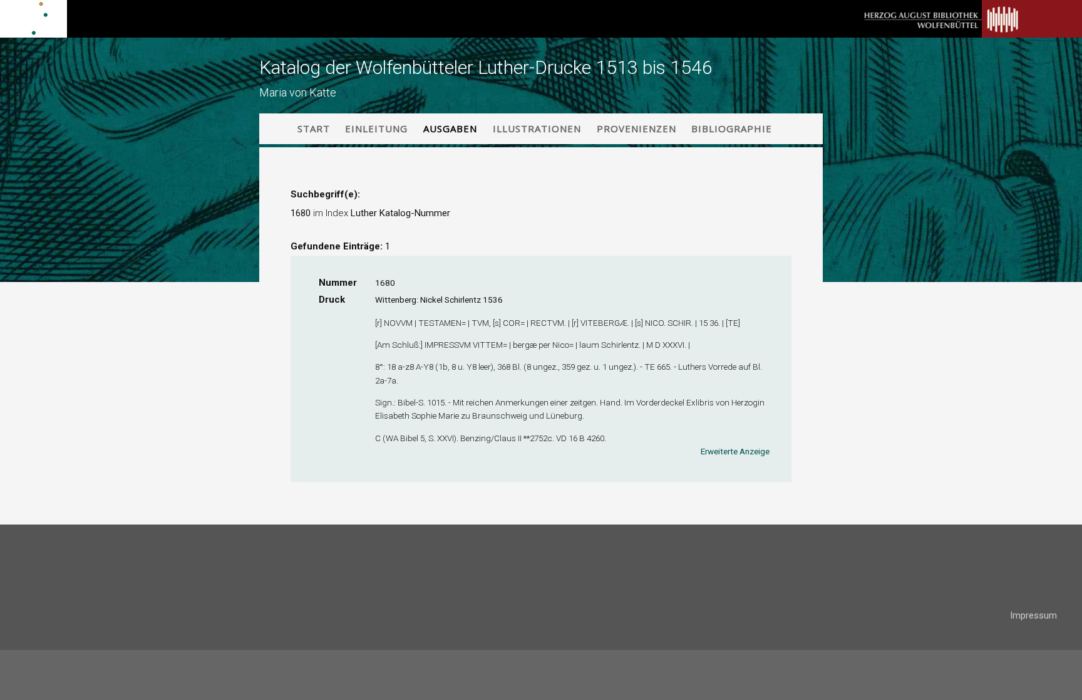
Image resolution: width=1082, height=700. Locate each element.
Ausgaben (450, 128)
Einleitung (376, 128)
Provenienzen (636, 128)
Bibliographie (731, 128)
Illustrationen (537, 128)
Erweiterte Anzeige (735, 451)
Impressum (1033, 615)
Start (313, 128)
